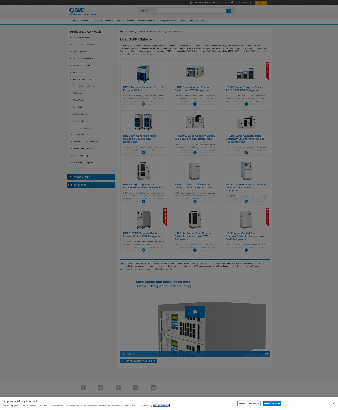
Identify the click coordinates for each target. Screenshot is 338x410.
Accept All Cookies (272, 403)
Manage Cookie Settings (249, 403)
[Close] (334, 403)
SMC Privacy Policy (161, 406)
